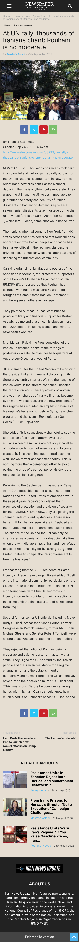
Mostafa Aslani (16, 54)
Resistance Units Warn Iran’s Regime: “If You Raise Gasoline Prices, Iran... (49, 834)
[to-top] (74, 935)
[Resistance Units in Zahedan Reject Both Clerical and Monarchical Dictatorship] (15, 780)
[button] (9, 6)
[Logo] (39, 872)
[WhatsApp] (53, 129)
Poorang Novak (40, 845)
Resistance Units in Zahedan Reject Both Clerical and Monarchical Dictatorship (51, 779)
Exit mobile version (39, 937)
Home (6, 16)
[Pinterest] (44, 129)
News (17, 16)
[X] (34, 129)
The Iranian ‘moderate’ (60, 738)
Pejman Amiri (38, 790)
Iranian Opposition (34, 16)
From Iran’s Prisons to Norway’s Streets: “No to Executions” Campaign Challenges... (51, 806)
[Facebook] (24, 129)
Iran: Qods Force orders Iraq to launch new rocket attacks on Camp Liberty (19, 743)
